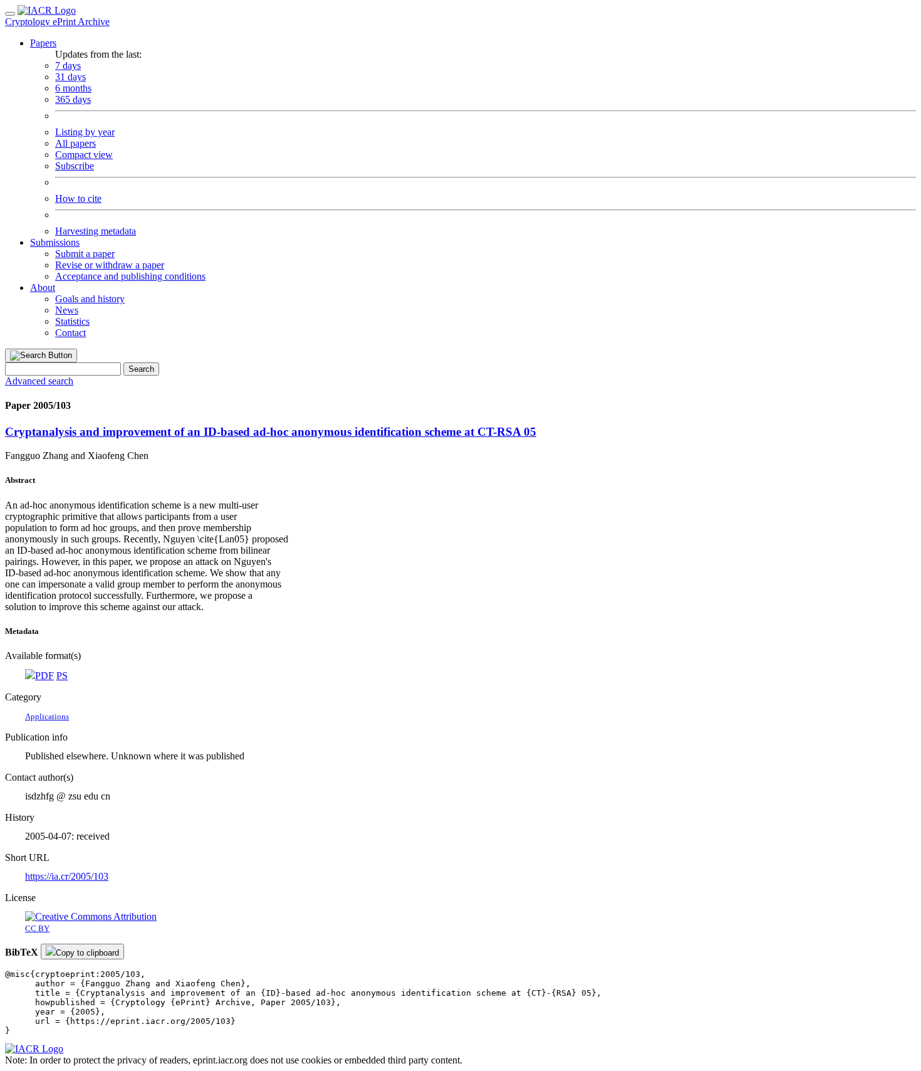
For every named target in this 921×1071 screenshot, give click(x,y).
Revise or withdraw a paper (109, 265)
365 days (73, 99)
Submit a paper (85, 253)
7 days (68, 65)
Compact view (84, 154)
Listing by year (85, 132)
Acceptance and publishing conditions (130, 276)
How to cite (78, 198)
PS (62, 675)
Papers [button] (43, 43)
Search (141, 369)
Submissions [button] (55, 242)
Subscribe (74, 166)
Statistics (72, 321)
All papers (75, 143)
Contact (70, 332)
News (66, 310)
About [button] (42, 287)
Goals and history (90, 298)
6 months (73, 88)
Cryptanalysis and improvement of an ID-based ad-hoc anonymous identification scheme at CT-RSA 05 (270, 431)
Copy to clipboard (87, 953)
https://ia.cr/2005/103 (66, 876)
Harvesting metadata (95, 231)
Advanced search (39, 381)
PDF (44, 675)
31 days (70, 76)
